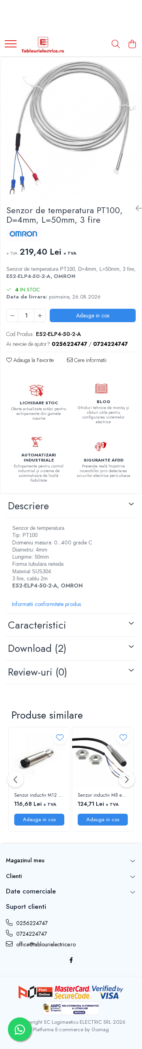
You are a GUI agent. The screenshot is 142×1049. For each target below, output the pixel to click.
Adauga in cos (92, 315)
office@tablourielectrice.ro (45, 944)
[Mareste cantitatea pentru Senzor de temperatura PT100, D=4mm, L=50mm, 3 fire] (40, 315)
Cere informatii (89, 360)
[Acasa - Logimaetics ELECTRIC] (43, 45)
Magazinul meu (25, 860)
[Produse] (10, 44)
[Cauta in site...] (116, 44)
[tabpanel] (71, 128)
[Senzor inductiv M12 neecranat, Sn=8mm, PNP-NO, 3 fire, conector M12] (39, 757)
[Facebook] (71, 960)
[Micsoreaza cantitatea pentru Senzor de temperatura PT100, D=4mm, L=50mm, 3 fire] (12, 315)
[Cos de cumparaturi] (132, 44)
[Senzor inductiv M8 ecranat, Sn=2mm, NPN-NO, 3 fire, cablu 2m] (102, 757)
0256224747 (31, 923)
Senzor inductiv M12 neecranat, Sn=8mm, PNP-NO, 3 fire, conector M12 (39, 795)
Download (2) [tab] (37, 648)
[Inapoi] (136, 208)
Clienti (14, 876)
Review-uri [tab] (37, 671)
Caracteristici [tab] (37, 624)
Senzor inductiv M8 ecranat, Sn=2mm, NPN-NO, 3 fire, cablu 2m (103, 795)
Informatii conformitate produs (46, 604)
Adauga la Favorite (33, 360)
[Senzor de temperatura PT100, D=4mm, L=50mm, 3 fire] (71, 128)
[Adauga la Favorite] (60, 737)
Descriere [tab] (28, 505)
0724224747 (31, 934)
